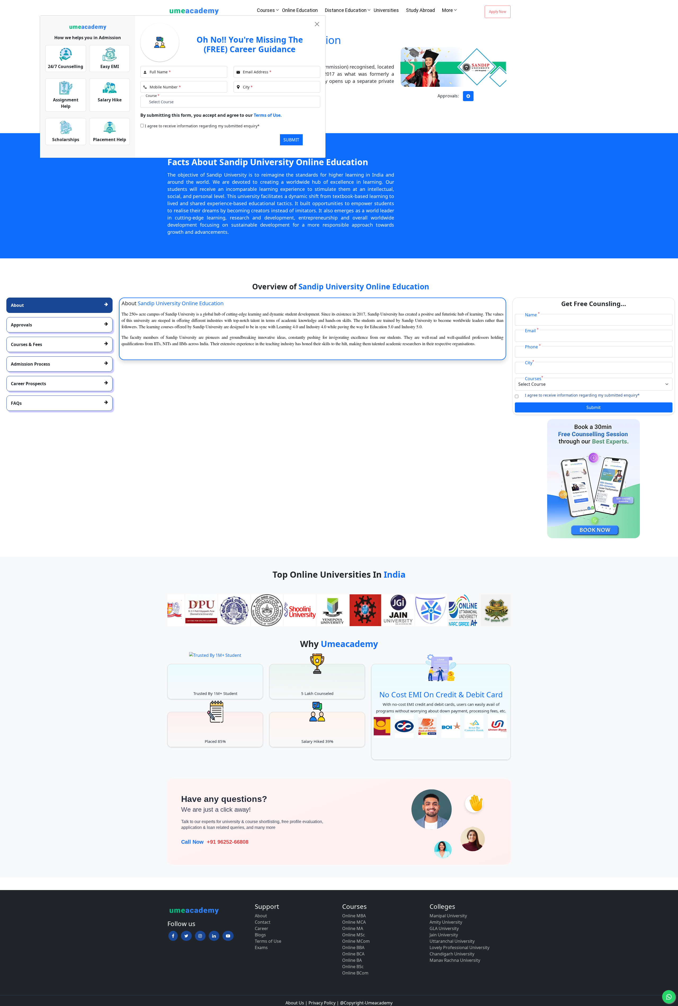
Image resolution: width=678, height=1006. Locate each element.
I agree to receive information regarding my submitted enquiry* (202, 125)
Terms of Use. (268, 115)
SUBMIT (291, 140)
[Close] (317, 24)
